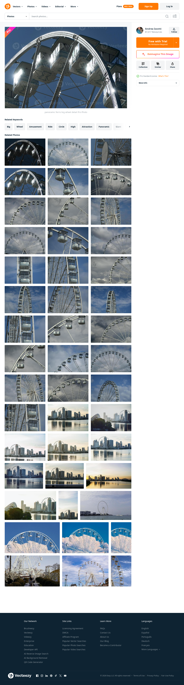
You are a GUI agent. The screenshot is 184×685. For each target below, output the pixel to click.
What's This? (163, 76)
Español (145, 632)
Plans (119, 6)
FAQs (102, 628)
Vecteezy (28, 632)
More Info (143, 83)
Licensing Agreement (72, 628)
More (73, 6)
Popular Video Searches (73, 649)
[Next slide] (127, 126)
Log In (169, 6)
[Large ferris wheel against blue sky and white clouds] (32, 537)
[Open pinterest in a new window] (51, 675)
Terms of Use (139, 675)
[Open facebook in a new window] (37, 675)
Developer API (31, 649)
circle (61, 126)
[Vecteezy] (7, 6)
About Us (104, 636)
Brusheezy (29, 628)
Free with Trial (157, 43)
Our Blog (104, 641)
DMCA (65, 632)
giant (118, 126)
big (8, 126)
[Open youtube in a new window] (65, 675)
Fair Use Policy (167, 675)
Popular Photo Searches (74, 645)
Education (29, 645)
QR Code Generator (33, 662)
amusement (35, 126)
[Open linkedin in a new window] (46, 675)
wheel (20, 126)
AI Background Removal (35, 658)
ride (50, 126)
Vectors (16, 6)
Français (146, 645)
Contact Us (105, 632)
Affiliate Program (70, 636)
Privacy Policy (153, 675)
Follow (174, 32)
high (73, 126)
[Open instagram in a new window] (42, 675)
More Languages (150, 649)
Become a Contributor (110, 645)
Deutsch (146, 641)
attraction (87, 126)
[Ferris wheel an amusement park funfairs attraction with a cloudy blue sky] (85, 570)
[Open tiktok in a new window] (56, 675)
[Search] (167, 16)
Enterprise (29, 641)
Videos (44, 6)
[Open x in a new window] (60, 675)
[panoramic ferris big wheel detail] (25, 152)
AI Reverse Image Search (36, 653)
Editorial (59, 6)
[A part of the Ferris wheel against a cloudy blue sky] (121, 570)
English (145, 628)
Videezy (27, 636)
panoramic (104, 126)
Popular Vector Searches (74, 641)
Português (147, 636)
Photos (30, 6)
